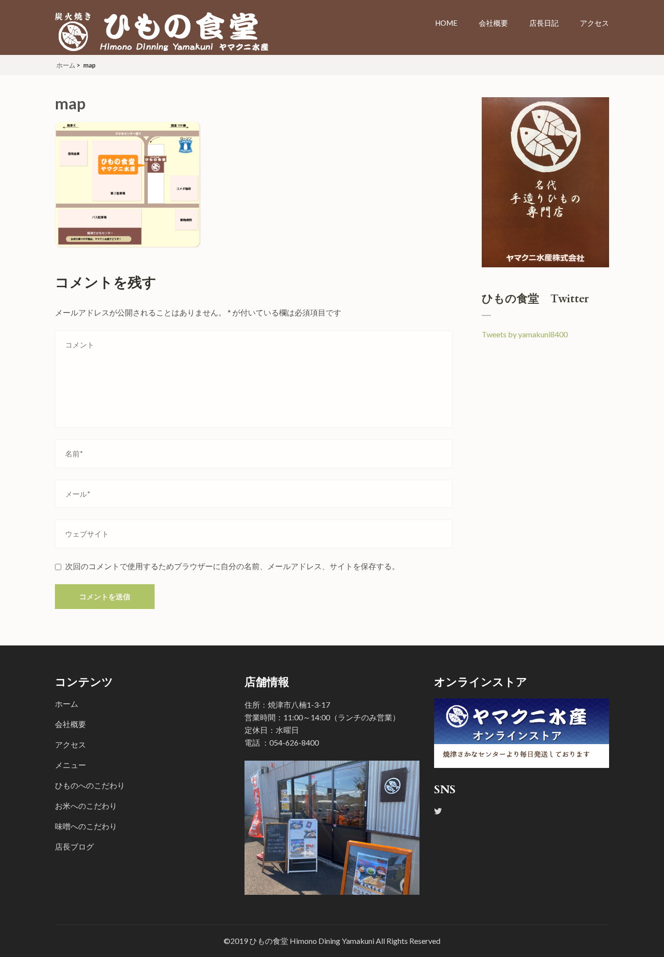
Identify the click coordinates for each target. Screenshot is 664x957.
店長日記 (544, 22)
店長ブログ (74, 846)
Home (446, 22)
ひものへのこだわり (90, 785)
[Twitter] (438, 811)
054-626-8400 (294, 742)
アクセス (594, 22)
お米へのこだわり (86, 805)
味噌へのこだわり (86, 826)
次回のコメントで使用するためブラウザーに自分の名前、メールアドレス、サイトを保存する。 (232, 566)
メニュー (70, 764)
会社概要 (493, 22)
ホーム (66, 703)
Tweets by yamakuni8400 (525, 334)
